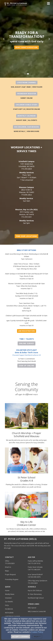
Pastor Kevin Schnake (35, 567)
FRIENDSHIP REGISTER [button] (26, 94)
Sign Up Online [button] (26, 365)
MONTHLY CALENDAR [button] (27, 116)
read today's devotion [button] (26, 47)
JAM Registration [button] (26, 331)
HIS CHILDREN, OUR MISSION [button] (26, 127)
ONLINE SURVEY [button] (26, 343)
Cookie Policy (37, 632)
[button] (4, 39)
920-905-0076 (35, 577)
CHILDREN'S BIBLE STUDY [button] (26, 105)
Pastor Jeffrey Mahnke (35, 561)
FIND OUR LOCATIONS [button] (26, 236)
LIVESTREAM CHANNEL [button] (26, 82)
